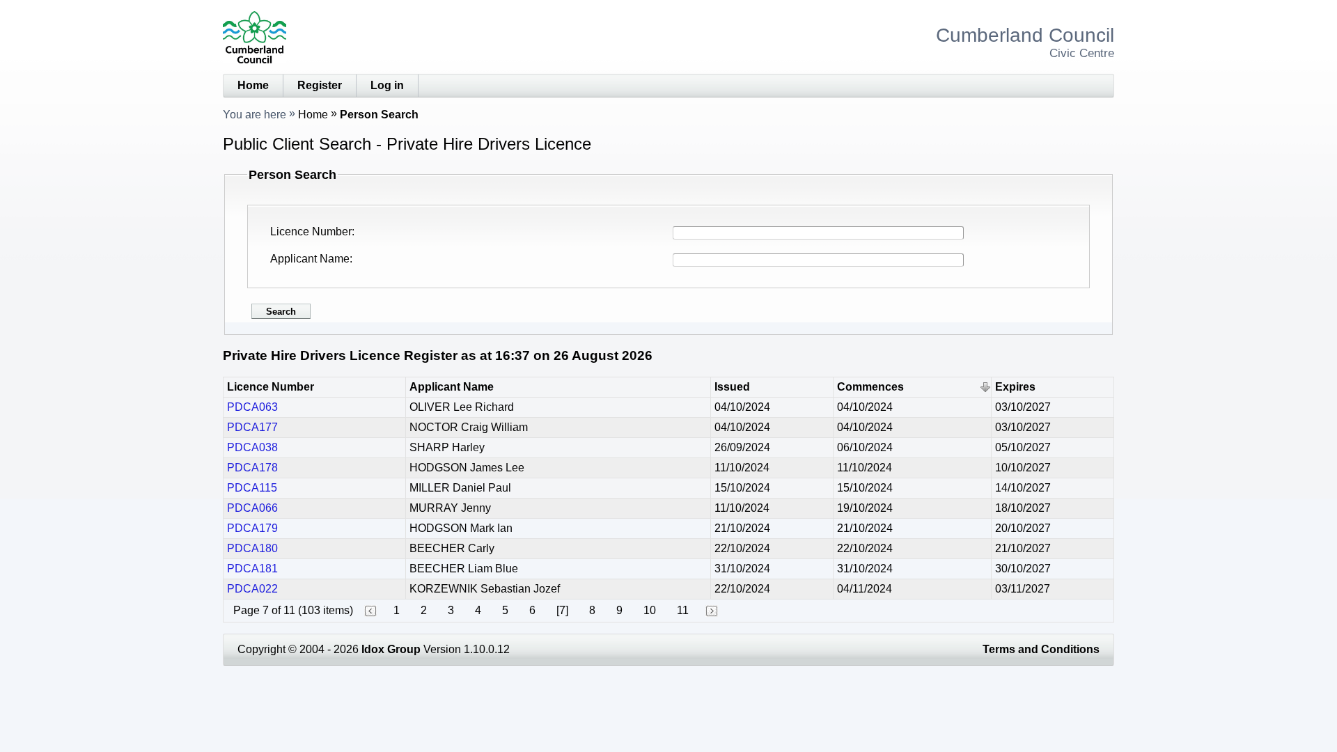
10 (649, 610)
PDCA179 (252, 528)
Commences (870, 387)
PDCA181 (252, 568)
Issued (732, 387)
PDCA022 (252, 589)
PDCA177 (252, 427)
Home (253, 85)
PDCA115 (252, 488)
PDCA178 (252, 467)
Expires (1015, 387)
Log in (387, 85)
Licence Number (311, 231)
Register (319, 85)
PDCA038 (252, 447)
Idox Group (391, 649)
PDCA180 (252, 548)
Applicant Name (310, 259)
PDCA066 (252, 508)
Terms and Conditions (1041, 649)
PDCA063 (252, 407)
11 (683, 610)
